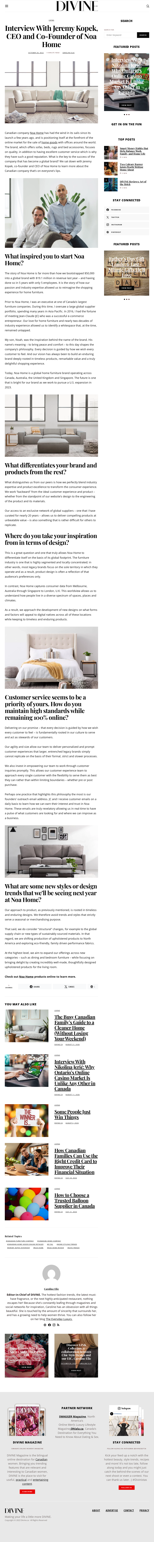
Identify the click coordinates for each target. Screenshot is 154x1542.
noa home (38, 1248)
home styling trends (67, 1244)
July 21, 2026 (71, 1212)
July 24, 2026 (71, 1178)
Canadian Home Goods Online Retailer (25, 1244)
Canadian (41, 1459)
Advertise (112, 1510)
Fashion (76, 1340)
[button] (124, 114)
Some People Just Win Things (72, 1114)
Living (51, 20)
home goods (49, 142)
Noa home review (56, 1248)
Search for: (109, 30)
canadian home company (49, 1241)
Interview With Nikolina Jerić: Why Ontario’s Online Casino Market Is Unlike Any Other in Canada (74, 1075)
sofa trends (73, 1248)
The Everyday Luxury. (59, 1319)
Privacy (144, 1510)
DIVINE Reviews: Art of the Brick (133, 183)
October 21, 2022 (21, 1360)
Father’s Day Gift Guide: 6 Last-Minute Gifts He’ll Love (126, 266)
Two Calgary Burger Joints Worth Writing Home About (131, 167)
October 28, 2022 (36, 53)
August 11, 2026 (73, 1095)
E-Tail (50, 1244)
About (96, 1510)
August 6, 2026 (72, 1123)
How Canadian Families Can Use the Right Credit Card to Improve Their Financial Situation (76, 1161)
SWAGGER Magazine (72, 1416)
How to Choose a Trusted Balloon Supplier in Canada (74, 1200)
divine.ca (58, 1045)
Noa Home (37, 133)
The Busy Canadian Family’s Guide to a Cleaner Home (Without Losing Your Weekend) (74, 1027)
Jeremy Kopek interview (19, 1248)
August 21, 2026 (73, 1045)
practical (21, 1480)
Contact (129, 1510)
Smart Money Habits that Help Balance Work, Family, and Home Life (134, 151)
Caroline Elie (69, 53)
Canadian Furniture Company (20, 1241)
